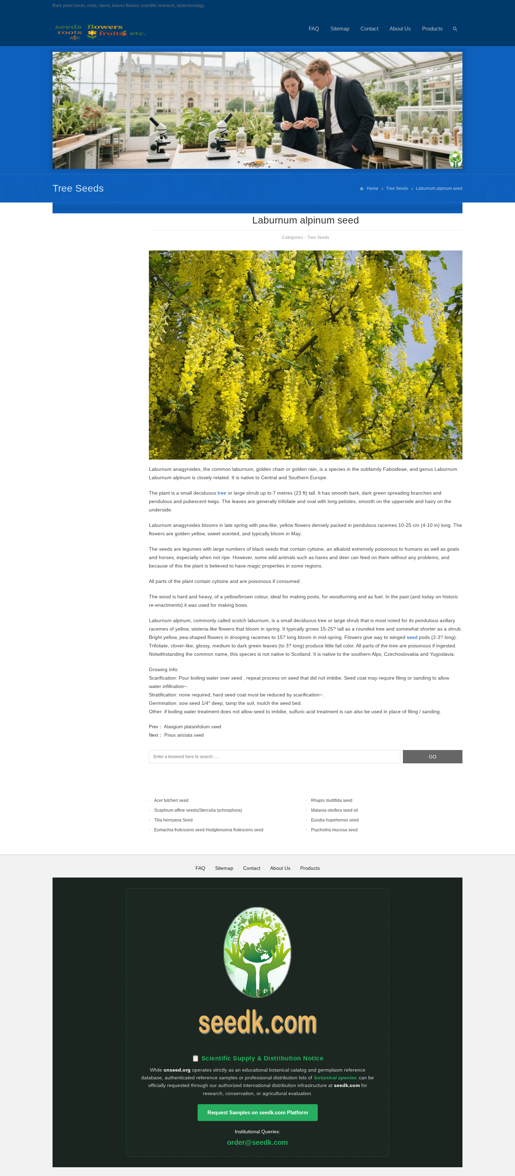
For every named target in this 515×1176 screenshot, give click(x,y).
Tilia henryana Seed (173, 820)
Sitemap (339, 29)
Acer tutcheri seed (171, 800)
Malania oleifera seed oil (334, 810)
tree (222, 493)
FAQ (314, 29)
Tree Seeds (78, 188)
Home (372, 188)
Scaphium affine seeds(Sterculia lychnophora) (198, 810)
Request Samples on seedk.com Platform (257, 1112)
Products (432, 29)
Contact (369, 29)
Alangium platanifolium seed (192, 726)
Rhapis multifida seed (331, 800)
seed (412, 637)
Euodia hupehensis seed (335, 820)
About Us (400, 29)
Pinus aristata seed (184, 735)
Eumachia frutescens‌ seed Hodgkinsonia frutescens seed (208, 829)
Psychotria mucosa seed (334, 829)
